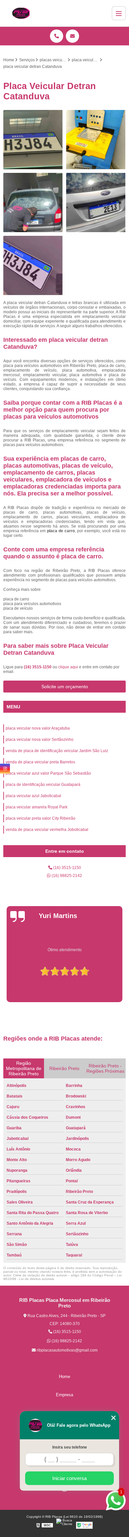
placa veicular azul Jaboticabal (33, 796)
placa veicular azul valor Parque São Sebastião (48, 773)
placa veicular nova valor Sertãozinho (39, 739)
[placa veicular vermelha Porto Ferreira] (96, 202)
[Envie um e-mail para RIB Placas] (72, 36)
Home (64, 1376)
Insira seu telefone (69, 1447)
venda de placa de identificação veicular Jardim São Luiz (57, 750)
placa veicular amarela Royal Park (36, 807)
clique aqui (68, 667)
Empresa (64, 1394)
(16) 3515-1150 (38, 667)
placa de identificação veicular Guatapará (43, 784)
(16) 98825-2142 (66, 875)
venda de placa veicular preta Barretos (40, 762)
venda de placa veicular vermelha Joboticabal (47, 829)
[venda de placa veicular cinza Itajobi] (33, 140)
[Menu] (119, 13)
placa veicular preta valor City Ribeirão (40, 818)
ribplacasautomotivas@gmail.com (67, 1350)
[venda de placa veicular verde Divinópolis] (33, 202)
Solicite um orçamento (64, 686)
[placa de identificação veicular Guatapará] (96, 140)
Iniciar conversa (69, 1478)
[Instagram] (5, 769)
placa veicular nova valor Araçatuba (38, 728)
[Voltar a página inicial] (20, 13)
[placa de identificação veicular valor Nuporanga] (33, 265)
